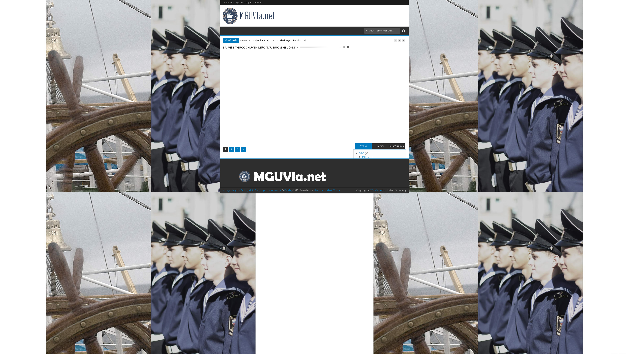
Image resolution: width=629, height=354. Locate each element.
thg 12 (366, 156)
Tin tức (316, 63)
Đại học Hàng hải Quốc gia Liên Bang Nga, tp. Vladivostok (252, 190)
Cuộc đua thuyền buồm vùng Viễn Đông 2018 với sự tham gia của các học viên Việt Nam (304, 55)
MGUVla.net (376, 190)
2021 (362, 153)
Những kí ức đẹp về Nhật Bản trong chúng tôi (305, 85)
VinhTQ (288, 190)
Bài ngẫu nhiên (396, 146)
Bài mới (380, 146)
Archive (363, 146)
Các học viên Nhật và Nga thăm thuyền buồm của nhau (305, 118)
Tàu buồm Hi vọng (303, 63)
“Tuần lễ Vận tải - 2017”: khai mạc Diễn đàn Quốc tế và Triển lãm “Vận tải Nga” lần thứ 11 (303, 40)
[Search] (403, 31)
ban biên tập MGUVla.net (327, 190)
